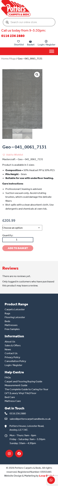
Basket (31, 44)
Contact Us (11, 353)
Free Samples (12, 329)
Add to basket (18, 248)
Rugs (13, 58)
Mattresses (11, 325)
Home (4, 58)
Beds (7, 321)
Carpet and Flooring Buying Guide (23, 381)
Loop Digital (46, 475)
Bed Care (10, 397)
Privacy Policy (12, 357)
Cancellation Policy (15, 361)
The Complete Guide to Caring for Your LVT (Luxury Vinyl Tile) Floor (26, 391)
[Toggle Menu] (51, 51)
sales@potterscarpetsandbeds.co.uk (30, 418)
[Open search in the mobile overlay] (29, 22)
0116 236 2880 (13, 36)
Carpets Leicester (15, 309)
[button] (37, 74)
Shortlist (19, 44)
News (8, 349)
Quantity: (7, 235)
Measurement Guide (16, 385)
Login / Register (46, 44)
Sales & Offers (13, 345)
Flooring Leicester (15, 317)
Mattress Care (13, 400)
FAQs (8, 377)
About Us (10, 341)
